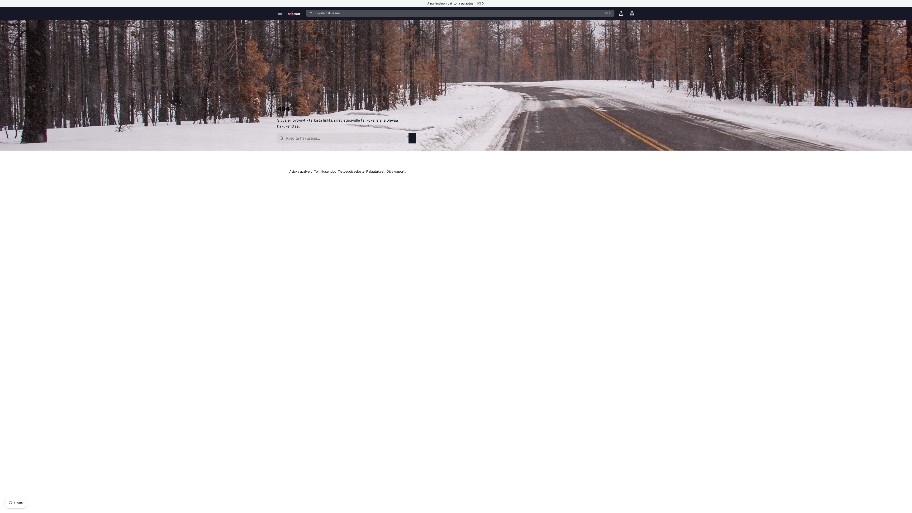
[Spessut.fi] (296, 13)
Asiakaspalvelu (300, 171)
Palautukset (375, 171)
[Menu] (281, 13)
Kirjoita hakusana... (463, 13)
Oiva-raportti (396, 171)
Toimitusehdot (325, 171)
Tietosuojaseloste (351, 171)
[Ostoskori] (632, 13)
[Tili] (621, 13)
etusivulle (351, 120)
